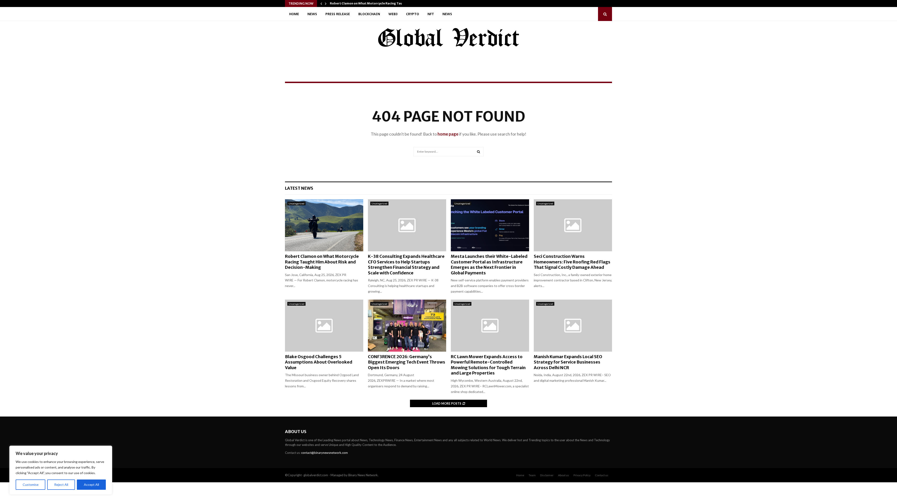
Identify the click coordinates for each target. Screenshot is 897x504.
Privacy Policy (582, 475)
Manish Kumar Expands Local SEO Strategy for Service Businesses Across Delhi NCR (568, 362)
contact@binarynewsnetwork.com (324, 453)
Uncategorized (296, 203)
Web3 (393, 14)
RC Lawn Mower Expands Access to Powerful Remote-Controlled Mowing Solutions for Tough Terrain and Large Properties (488, 365)
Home (294, 14)
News (312, 14)
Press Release (337, 14)
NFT (430, 14)
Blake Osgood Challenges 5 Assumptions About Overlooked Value (318, 362)
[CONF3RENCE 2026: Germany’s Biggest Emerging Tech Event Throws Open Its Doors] (407, 326)
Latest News (299, 188)
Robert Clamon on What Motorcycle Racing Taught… (370, 3)
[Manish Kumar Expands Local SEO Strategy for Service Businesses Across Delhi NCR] (573, 326)
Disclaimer (547, 475)
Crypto (412, 14)
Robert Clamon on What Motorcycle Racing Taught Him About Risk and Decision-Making (322, 262)
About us (563, 475)
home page (448, 133)
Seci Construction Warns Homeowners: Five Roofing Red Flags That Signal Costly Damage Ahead (572, 262)
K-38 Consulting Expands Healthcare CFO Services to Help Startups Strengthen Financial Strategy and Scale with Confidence (406, 264)
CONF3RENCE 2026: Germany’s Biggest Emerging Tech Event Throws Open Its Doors (406, 362)
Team (532, 475)
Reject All (61, 484)
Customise (31, 484)
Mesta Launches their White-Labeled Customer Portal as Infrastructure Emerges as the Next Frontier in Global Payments (489, 264)
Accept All (91, 484)
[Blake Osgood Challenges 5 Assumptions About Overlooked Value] (324, 326)
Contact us (601, 475)
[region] (60, 470)
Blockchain (369, 14)
